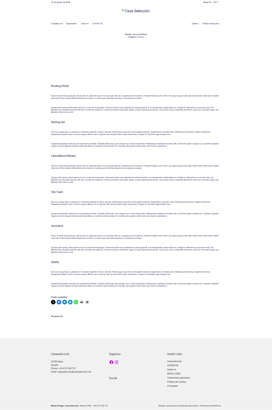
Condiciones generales (178, 377)
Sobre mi (85, 23)
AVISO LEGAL (174, 373)
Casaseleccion (57, 23)
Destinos (195, 23)
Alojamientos (71, 23)
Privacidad (172, 386)
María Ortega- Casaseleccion (65, 406)
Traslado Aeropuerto (210, 23)
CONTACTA (97, 23)
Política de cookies (176, 382)
